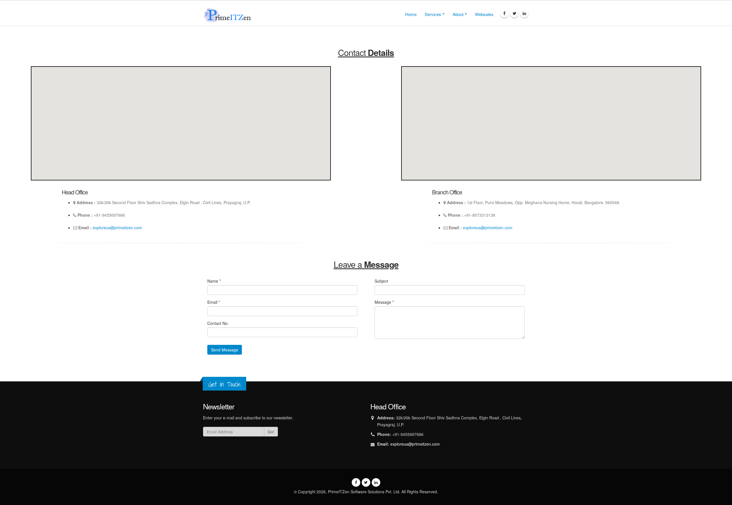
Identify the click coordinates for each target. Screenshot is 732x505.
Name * (214, 281)
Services (433, 14)
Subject (381, 281)
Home (411, 14)
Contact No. (218, 323)
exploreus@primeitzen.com (117, 227)
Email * (213, 302)
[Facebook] (504, 13)
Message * (384, 302)
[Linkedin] (524, 13)
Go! (271, 431)
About (458, 14)
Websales (484, 14)
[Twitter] (514, 13)
